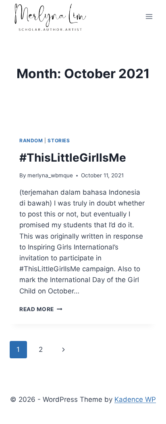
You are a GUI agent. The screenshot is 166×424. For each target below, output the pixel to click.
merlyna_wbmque (50, 175)
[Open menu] (148, 16)
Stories (59, 140)
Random (31, 140)
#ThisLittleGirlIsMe (72, 157)
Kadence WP (135, 399)
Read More (40, 309)
